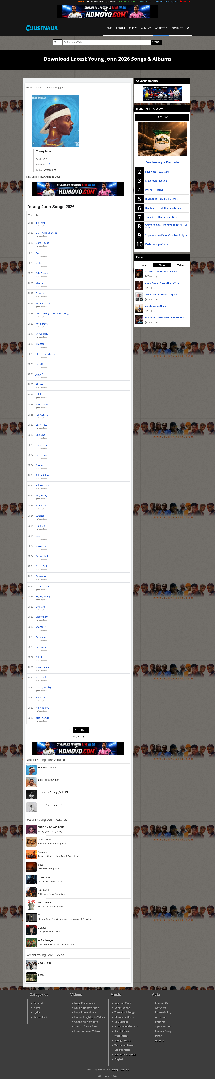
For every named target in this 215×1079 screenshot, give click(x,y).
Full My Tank (42, 485)
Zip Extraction (163, 1026)
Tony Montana (43, 586)
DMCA (158, 1035)
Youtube (186, 1)
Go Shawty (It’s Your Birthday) (52, 313)
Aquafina (41, 637)
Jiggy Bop (41, 374)
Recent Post (40, 1017)
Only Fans (41, 445)
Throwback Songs (124, 1012)
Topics (144, 264)
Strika (39, 263)
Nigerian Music (123, 1003)
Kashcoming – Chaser (157, 244)
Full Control (42, 414)
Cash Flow (41, 424)
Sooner (40, 465)
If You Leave (43, 667)
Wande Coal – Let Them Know (159, 283)
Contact (177, 28)
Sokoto (39, 657)
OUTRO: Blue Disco (46, 232)
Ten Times (41, 455)
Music (133, 28)
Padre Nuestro (44, 404)
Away (39, 253)
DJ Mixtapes (121, 1021)
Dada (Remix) (43, 687)
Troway (40, 293)
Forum (120, 28)
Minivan (40, 283)
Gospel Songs (122, 1007)
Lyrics (36, 1012)
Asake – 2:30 (151, 306)
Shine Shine (42, 475)
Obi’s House (42, 242)
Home (108, 28)
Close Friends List (45, 354)
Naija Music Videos (85, 1003)
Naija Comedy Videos (86, 1007)
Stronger (40, 515)
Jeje (38, 536)
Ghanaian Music (124, 1017)
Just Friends (42, 717)
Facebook (146, 1)
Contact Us (161, 1003)
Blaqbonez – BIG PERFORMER (161, 199)
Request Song (163, 1031)
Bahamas (41, 576)
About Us (160, 1007)
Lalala (39, 394)
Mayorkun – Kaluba (156, 180)
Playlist (118, 1059)
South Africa (121, 1031)
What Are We (43, 303)
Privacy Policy (163, 1012)
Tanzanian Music (124, 1045)
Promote (160, 1021)
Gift (49, 164)
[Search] (188, 28)
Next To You (42, 707)
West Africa (121, 1035)
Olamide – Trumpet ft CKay (158, 295)
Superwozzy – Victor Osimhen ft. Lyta (166, 235)
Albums (146, 28)
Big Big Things (43, 596)
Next (84, 730)
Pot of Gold (42, 566)
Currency (41, 647)
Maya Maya (42, 495)
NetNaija (124, 1069)
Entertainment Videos (87, 1031)
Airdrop (40, 384)
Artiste (47, 87)
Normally (41, 697)
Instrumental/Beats (126, 1026)
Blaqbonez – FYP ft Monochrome (163, 208)
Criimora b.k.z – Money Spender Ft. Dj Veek (166, 226)
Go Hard (40, 606)
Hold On (40, 525)
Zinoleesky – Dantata (162, 162)
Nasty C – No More (154, 271)
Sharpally (41, 626)
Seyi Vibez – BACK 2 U (157, 171)
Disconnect (42, 616)
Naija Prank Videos (85, 1012)
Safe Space (42, 273)
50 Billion (41, 505)
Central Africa (122, 1049)
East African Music (125, 1054)
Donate (159, 1040)
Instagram (172, 1)
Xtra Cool (41, 677)
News (36, 1007)
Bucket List (42, 556)
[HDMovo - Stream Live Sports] (107, 17)
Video (180, 264)
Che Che (40, 434)
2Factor (40, 344)
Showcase (41, 546)
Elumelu (40, 222)
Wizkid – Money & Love (156, 318)
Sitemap (114, 1069)
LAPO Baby (42, 333)
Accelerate (42, 323)
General (38, 1003)
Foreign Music (122, 1040)
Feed (82, 1)
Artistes (161, 28)
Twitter (159, 1)
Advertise (160, 1017)
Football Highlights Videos (89, 1017)
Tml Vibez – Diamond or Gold (161, 217)
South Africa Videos (85, 1026)
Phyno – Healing (154, 189)
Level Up (40, 364)
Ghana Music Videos (86, 1021)
